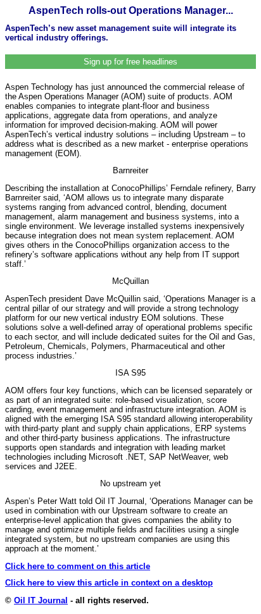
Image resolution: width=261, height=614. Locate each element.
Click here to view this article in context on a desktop (109, 582)
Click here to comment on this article (77, 566)
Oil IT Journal (41, 600)
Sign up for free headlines (130, 61)
